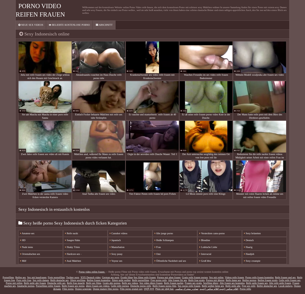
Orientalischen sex (30, 254)
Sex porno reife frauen (189, 286)
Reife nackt (72, 233)
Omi (158, 254)
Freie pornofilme (56, 277)
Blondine (205, 240)
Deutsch (249, 240)
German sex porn (110, 277)
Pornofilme (8, 277)
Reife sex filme (93, 283)
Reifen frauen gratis (267, 280)
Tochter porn (72, 277)
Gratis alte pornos (111, 283)
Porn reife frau (23, 280)
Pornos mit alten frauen (169, 277)
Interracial (205, 254)
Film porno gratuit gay (131, 289)
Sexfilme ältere (210, 283)
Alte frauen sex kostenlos (232, 283)
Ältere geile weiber (121, 280)
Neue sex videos (31, 25)
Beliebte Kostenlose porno (70, 25)
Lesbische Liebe (208, 247)
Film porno (68, 289)
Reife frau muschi (76, 283)
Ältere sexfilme (77, 280)
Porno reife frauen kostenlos (259, 277)
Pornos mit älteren (215, 280)
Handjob (249, 254)
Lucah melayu (285, 286)
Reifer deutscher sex (267, 286)
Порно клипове (83, 289)
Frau (158, 247)
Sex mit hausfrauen (36, 277)
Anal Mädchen (73, 261)
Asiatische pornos (25, 286)
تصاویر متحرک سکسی (186, 289)
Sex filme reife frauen (145, 277)
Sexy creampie (252, 261)
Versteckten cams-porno (212, 233)
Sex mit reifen (216, 277)
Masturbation (117, 247)
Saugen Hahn (73, 240)
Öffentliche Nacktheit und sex (171, 261)
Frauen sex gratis (193, 283)
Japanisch (116, 240)
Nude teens (27, 247)
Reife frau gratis (196, 280)
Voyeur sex (116, 261)
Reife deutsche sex (59, 280)
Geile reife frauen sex (289, 280)
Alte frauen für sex (177, 280)
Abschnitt (105, 25)
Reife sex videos (130, 283)
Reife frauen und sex (285, 277)
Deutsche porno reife (140, 286)
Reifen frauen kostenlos (98, 280)
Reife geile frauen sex (257, 283)
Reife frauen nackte (173, 283)
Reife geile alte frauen (35, 283)
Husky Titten (73, 247)
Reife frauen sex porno (73, 286)
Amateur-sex (27, 233)
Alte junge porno (164, 233)
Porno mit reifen (14, 283)
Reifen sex (20, 277)
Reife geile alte (232, 286)
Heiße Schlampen (165, 240)
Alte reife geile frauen (280, 283)
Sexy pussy (116, 254)
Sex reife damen (41, 280)
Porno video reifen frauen (92, 272)
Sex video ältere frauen (151, 283)
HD (23, 240)
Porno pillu (245, 289)
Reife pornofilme (140, 280)
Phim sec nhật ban (164, 289)
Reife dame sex (233, 280)
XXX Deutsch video (90, 277)
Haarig (248, 247)
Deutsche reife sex (56, 283)
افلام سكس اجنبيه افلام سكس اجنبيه (219, 289)
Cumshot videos (119, 233)
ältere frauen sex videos (97, 286)
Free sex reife (248, 286)
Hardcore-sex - (74, 254)
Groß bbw (205, 261)
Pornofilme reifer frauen (48, 286)
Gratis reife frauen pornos (195, 277)
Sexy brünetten (253, 233)
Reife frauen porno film (164, 286)
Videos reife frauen (234, 277)
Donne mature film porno (105, 289)
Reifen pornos (249, 280)
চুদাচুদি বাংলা (149, 289)
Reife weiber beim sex (213, 286)
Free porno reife (159, 280)
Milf (23, 261)
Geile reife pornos (120, 286)
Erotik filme (127, 277)
